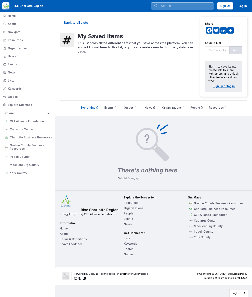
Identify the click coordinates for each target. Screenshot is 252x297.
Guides (10, 96)
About (9, 23)
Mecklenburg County (24, 164)
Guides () (130, 107)
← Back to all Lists (74, 22)
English (236, 293)
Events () (110, 107)
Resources (12, 40)
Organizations (15, 48)
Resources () (218, 107)
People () (196, 107)
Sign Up (225, 6)
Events (9, 64)
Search (128, 249)
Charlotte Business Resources (31, 137)
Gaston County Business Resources (27, 147)
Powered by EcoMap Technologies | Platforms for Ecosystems (111, 273)
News (9, 72)
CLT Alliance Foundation (27, 121)
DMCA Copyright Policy (233, 273)
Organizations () (173, 107)
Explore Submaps (17, 104)
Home (9, 15)
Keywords (12, 88)
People (128, 213)
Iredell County (20, 156)
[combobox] (238, 293)
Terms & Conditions (73, 239)
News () (150, 107)
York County (18, 173)
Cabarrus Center (21, 129)
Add (235, 50)
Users (9, 56)
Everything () (89, 107)
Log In (242, 6)
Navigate (11, 32)
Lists (8, 80)
